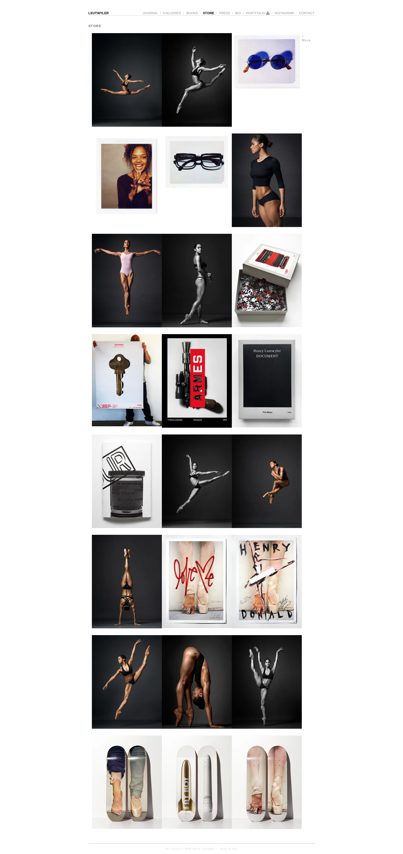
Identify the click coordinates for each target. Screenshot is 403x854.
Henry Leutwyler (204, 848)
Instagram (284, 13)
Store (208, 13)
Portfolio (256, 13)
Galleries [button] (172, 13)
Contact (307, 13)
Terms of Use (228, 848)
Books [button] (192, 13)
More (306, 40)
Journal (150, 13)
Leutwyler (98, 13)
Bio (238, 13)
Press (224, 13)
